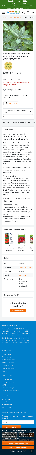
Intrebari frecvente (8, 382)
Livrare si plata (6, 354)
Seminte (4, 17)
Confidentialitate (7, 365)
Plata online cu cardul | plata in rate (16, 111)
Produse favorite (7, 407)
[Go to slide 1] (16, 49)
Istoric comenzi (7, 405)
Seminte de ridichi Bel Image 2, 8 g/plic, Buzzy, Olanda (21, 247)
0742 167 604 (12, 103)
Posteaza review (18, 310)
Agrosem (22, 275)
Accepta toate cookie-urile (18, 443)
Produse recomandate (21, 123)
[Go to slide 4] (19, 49)
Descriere (5, 123)
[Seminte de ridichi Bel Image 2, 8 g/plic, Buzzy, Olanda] (21, 238)
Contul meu (6, 399)
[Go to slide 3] (18, 49)
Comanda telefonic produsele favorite (16, 97)
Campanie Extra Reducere (10, 391)
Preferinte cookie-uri (18, 451)
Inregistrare (5, 402)
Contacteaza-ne (7, 379)
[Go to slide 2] (17, 49)
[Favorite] (28, 12)
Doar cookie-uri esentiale (18, 447)
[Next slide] (31, 243)
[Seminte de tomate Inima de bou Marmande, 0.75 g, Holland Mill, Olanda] (8, 238)
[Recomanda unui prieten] (4, 117)
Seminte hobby (15, 17)
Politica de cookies (21, 434)
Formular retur (6, 357)
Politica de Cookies (8, 368)
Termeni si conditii (8, 362)
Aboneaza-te (11, 427)
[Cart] (33, 12)
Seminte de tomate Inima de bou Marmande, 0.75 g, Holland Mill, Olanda (8, 247)
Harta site (5, 371)
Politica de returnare (8, 360)
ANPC (4, 385)
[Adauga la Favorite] (12, 242)
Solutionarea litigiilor (8, 388)
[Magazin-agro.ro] (12, 12)
